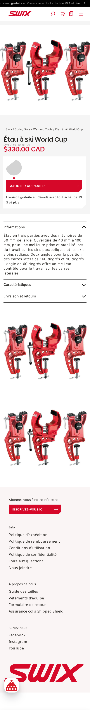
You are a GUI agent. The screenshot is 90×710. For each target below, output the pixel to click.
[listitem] (14, 169)
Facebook (17, 635)
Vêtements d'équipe (26, 598)
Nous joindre (20, 567)
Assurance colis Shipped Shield (36, 611)
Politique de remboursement (34, 541)
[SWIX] (43, 673)
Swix (9, 129)
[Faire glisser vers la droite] (83, 74)
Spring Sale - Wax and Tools (33, 129)
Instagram (18, 641)
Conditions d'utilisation (29, 547)
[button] (53, 14)
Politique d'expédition (28, 534)
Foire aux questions (26, 561)
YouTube (16, 648)
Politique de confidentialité (33, 554)
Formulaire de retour (27, 604)
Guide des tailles (23, 591)
